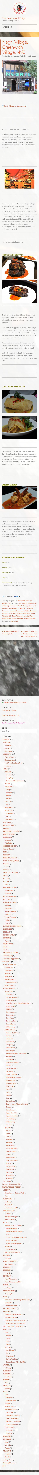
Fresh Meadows (11, 1148)
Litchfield (8, 1214)
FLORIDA (6, 1223)
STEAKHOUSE (8, 944)
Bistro (7, 867)
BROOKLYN (9, 991)
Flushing (9, 1142)
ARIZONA (6, 1190)
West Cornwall (10, 1220)
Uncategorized (7, 1460)
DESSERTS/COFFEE (10, 858)
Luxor (8, 1344)
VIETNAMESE (9, 819)
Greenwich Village (12, 1062)
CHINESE (8, 772)
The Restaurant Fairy (13, 18)
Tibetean (6, 950)
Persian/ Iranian (10, 917)
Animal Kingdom (11, 1228)
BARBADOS (7, 1371)
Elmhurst (9, 1140)
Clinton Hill (10, 1042)
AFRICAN (6, 742)
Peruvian (8, 893)
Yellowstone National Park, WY (15, 1320)
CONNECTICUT (8, 1211)
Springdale (8, 1303)
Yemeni (7, 923)
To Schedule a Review (9, 710)
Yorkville (9, 1125)
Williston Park (10, 985)
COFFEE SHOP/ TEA (10, 846)
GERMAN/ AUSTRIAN (10, 873)
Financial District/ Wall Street (16, 1054)
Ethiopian (8, 745)
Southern (8, 766)
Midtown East (11, 1080)
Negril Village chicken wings (21, 613)
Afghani (7, 905)
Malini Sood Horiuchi (29, 56)
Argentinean (9, 890)
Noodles (9, 793)
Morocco (8, 1347)
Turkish (7, 920)
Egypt (7, 1332)
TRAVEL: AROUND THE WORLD (13, 1326)
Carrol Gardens (11, 997)
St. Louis (7, 1273)
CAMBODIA (7, 1374)
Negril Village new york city (20, 616)
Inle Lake (8, 1445)
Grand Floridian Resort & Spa (16, 1237)
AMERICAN (7, 754)
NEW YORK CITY (9, 988)
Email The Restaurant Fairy (11, 715)
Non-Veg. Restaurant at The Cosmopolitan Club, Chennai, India (28, 633)
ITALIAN (6, 882)
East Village (10, 1051)
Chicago (7, 1258)
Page (6, 1196)
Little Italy (9, 1071)
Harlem (8, 1065)
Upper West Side (12, 1116)
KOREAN (8, 801)
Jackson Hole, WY (11, 1317)
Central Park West (12, 1033)
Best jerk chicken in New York (14, 606)
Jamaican (29, 601)
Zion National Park (11, 1306)
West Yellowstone (11, 1279)
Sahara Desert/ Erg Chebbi (15, 1362)
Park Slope (10, 1018)
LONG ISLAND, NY (9, 965)
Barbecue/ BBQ (8, 825)
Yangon (7, 1448)
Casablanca (10, 1350)
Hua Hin (7, 1457)
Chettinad (9, 1430)
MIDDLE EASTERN (9, 902)
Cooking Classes (9, 1463)
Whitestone (10, 1175)
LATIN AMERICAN (9, 887)
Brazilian (6, 828)
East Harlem (10, 1048)
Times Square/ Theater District (17, 1104)
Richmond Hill (10, 1166)
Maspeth (9, 1163)
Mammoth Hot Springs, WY (15, 1323)
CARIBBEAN (21, 601)
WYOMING (7, 1312)
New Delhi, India (10, 1409)
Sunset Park (10, 1024)
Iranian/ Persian (10, 911)
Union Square (10, 1110)
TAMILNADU (9, 1427)
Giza (7, 1341)
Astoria (8, 1131)
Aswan (8, 1335)
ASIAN (5, 769)
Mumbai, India (9, 1406)
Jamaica (8, 1154)
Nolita (8, 1092)
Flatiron (9, 1056)
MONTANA (7, 1276)
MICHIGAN (7, 1267)
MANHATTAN (6, 603)
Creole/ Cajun (8, 849)
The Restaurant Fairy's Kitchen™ (13, 723)
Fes (7, 1353)
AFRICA (6, 1329)
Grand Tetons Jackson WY (14, 1314)
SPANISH (6, 938)
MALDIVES (7, 1436)
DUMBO (9, 1009)
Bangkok (8, 1454)
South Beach (10, 1249)
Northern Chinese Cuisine (15, 781)
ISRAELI (6, 879)
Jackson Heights (11, 1151)
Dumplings (9, 778)
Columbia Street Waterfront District (18, 1003)
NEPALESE (8, 810)
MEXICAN (6, 899)
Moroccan (8, 751)
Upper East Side (11, 1113)
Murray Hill (10, 1086)
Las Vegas (8, 1288)
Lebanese (8, 914)
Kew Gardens (10, 1157)
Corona (8, 1137)
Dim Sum (9, 775)
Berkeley (8, 1202)
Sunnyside (9, 1172)
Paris (6, 1383)
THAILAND (7, 1451)
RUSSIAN (6, 932)
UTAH (5, 1297)
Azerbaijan (7, 822)
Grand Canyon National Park (14, 1193)
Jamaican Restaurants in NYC (19, 611)
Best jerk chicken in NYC (19, 608)
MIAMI (7, 1246)
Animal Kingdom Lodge (14, 1231)
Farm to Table (9, 757)
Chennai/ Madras (10, 1400)
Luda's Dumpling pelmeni (10, 959)
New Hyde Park (10, 979)
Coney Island (10, 1006)
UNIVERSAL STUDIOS (12, 1252)
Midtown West (11, 1083)
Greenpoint (10, 1015)
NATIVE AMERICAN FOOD (12, 926)
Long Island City (11, 1160)
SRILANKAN (9, 813)
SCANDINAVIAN (9, 935)
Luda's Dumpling (7, 956)
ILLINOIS (6, 1255)
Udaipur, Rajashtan (12, 1424)
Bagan (7, 1442)
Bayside (8, 1134)
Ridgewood (10, 1169)
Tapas (7, 941)
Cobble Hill (10, 1000)
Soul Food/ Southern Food (13, 763)
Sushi (8, 798)
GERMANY (7, 1386)
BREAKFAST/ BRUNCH (11, 831)
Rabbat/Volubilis (11, 1359)
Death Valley (9, 1205)
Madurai (9, 1433)
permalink (14, 621)
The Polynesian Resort (14, 1243)
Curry (8, 790)
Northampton (9, 1264)
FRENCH (6, 864)
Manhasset (8, 976)
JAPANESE (8, 787)
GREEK (5, 876)
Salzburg (8, 1368)
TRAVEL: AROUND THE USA (11, 1187)
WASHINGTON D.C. (10, 1309)
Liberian (7, 748)
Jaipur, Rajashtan (12, 1418)
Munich (7, 1389)
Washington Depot (11, 1217)
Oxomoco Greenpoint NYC (11, 1184)
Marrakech (10, 1356)
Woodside (9, 1178)
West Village (10, 1119)
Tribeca (8, 1107)
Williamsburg (10, 1027)
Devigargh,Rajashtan (13, 1415)
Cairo (8, 1338)
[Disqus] (19, 669)
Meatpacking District (13, 1077)
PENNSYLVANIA (9, 1291)
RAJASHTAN (9, 1412)
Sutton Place (10, 1101)
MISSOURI (7, 1270)
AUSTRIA (6, 1365)
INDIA (5, 1392)
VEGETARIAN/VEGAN (10, 953)
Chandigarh (9, 1398)
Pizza (6, 884)
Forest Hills (10, 1145)
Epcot (8, 1234)
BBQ (7, 804)
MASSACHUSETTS (9, 1261)
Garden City (9, 968)
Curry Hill (9, 1045)
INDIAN (7, 784)
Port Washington (10, 982)
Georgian (6, 870)
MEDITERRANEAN (9, 896)
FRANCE (6, 1380)
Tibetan (6, 947)
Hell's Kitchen (11, 1068)
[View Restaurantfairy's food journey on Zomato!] (14, 703)
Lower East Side (11, 1074)
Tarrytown (7, 1181)
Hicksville (8, 973)
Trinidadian (8, 843)
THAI (6, 816)
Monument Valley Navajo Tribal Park (17, 1300)
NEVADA (6, 1285)
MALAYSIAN (9, 807)
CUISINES (5, 739)
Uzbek (4, 1466)
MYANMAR (7, 1439)
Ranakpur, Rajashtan (13, 1421)
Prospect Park (11, 1021)
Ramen (8, 796)
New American (10, 760)
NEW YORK (6, 962)
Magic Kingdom (11, 1240)
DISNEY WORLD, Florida (13, 1226)
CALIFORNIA (7, 1199)
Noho (8, 1089)
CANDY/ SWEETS (9, 834)
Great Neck (9, 970)
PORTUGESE (7, 929)
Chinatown (9, 1039)
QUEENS (8, 1128)
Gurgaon (8, 1403)
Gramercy (9, 1059)
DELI (5, 852)
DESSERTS (7, 855)
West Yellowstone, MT (12, 1282)
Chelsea (9, 1036)
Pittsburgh (8, 1294)
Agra (6, 1395)
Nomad (8, 1095)
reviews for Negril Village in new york (24, 618)
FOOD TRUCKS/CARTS (11, 861)
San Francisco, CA (11, 1208)
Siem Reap (8, 1377)
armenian (8, 908)
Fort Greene (10, 1012)
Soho (8, 1098)
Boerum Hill (10, 994)
